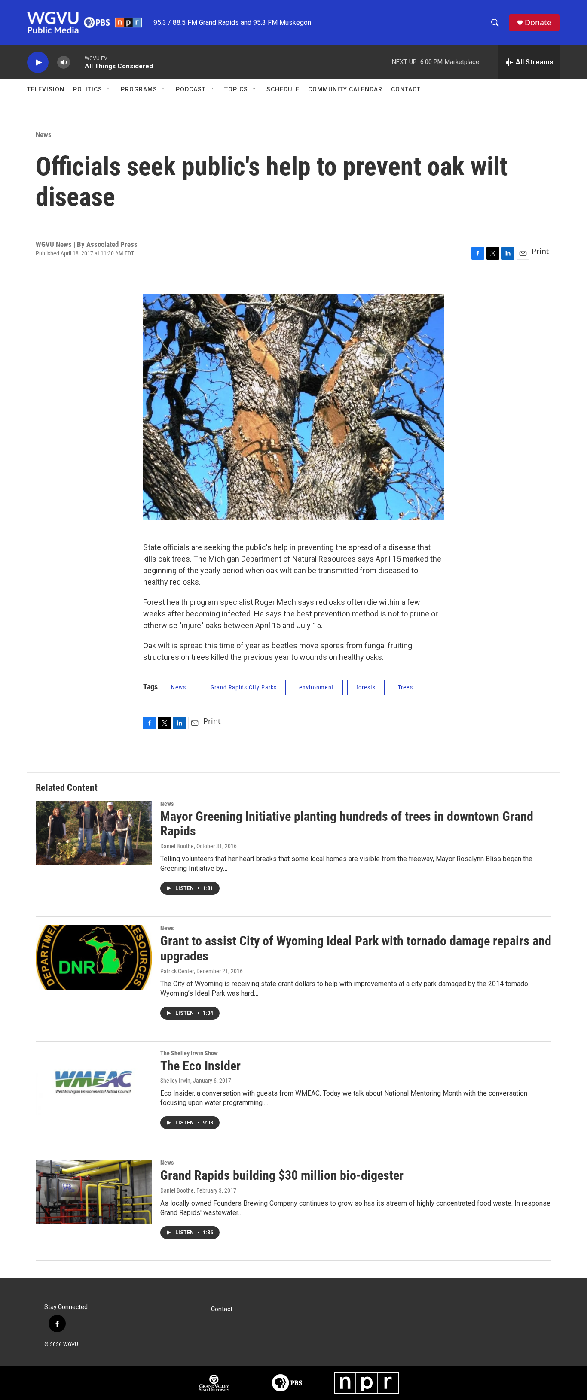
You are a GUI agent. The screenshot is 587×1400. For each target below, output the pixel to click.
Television (45, 89)
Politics (87, 89)
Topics (236, 89)
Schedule (283, 89)
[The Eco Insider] (94, 1082)
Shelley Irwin (175, 1080)
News (44, 134)
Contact (406, 89)
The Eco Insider (200, 1065)
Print (540, 251)
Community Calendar (345, 89)
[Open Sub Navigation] (108, 89)
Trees (405, 687)
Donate (538, 22)
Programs (139, 89)
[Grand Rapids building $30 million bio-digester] (94, 1192)
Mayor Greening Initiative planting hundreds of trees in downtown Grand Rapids (346, 824)
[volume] (63, 62)
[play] (38, 62)
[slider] (77, 62)
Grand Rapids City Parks (244, 687)
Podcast (191, 89)
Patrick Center (177, 971)
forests (366, 687)
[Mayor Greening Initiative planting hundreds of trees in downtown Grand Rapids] (94, 833)
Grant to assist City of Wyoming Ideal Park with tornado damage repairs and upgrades (355, 948)
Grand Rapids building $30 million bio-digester (282, 1175)
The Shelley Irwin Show (189, 1053)
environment (316, 687)
